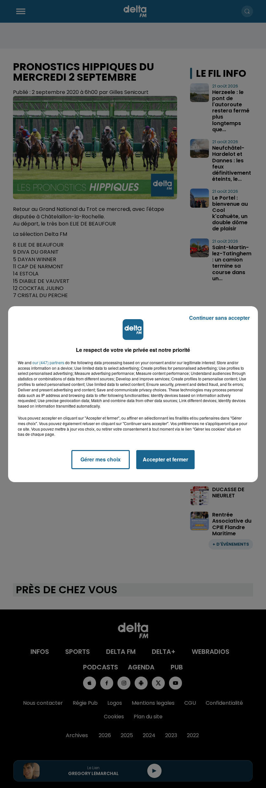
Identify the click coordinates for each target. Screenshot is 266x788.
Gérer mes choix (100, 459)
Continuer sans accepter (219, 317)
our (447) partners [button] (48, 362)
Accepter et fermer (165, 459)
